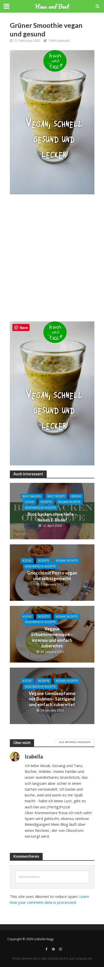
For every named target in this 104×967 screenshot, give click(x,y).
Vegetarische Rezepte (40, 507)
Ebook (76, 496)
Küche (29, 502)
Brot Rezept (56, 496)
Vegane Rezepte (69, 502)
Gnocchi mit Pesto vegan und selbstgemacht (52, 575)
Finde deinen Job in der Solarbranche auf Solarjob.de (52, 958)
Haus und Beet (52, 6)
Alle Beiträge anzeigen (74, 742)
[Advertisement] (52, 260)
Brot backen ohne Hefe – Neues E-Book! (52, 516)
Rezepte (46, 502)
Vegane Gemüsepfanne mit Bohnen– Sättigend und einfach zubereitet (52, 699)
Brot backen (31, 496)
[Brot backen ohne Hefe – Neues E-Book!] (52, 510)
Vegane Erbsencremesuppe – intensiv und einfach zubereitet (52, 637)
